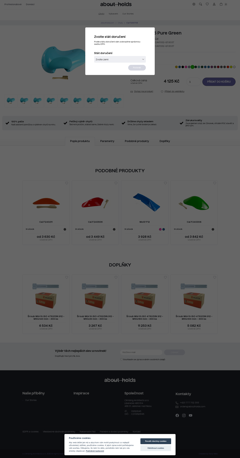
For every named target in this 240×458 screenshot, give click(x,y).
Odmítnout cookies (156, 448)
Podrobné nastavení (95, 451)
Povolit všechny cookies (155, 441)
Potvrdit (137, 68)
